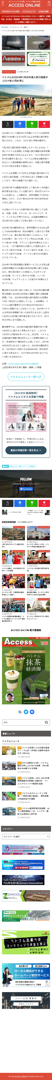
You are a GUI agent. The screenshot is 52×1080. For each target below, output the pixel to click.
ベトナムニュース (29, 11)
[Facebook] (26, 489)
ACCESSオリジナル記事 (11, 11)
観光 (25, 27)
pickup (14, 466)
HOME (6, 27)
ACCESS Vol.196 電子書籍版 (26, 630)
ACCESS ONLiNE (21, 1076)
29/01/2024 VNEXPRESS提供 (22, 363)
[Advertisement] (26, 1040)
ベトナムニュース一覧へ (24, 377)
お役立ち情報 (43, 11)
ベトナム (25, 466)
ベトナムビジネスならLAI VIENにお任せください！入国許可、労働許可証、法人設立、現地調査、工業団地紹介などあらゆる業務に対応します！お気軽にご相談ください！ (26, 19)
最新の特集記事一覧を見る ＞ (26, 450)
